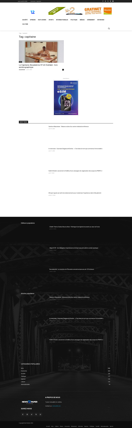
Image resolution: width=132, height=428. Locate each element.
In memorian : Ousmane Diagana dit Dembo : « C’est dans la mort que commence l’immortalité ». (76, 148)
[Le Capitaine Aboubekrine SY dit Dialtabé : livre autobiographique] (41, 51)
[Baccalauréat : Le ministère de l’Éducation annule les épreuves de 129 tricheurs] (34, 277)
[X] (108, 1)
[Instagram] (105, 1)
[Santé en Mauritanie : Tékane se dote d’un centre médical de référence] (33, 136)
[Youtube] (113, 1)
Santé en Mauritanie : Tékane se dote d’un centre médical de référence (69, 126)
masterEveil (22, 69)
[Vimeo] (110, 1)
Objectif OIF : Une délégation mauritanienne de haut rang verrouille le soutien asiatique (73, 248)
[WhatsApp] (40, 414)
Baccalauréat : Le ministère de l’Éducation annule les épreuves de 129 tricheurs (71, 269)
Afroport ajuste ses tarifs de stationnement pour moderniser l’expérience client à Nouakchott (75, 193)
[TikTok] (31, 414)
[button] (109, 28)
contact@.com (56, 406)
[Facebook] (103, 1)
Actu (20, 62)
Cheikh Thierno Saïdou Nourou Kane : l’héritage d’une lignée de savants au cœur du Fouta (74, 226)
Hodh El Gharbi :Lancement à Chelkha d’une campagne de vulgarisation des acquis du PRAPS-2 (75, 171)
